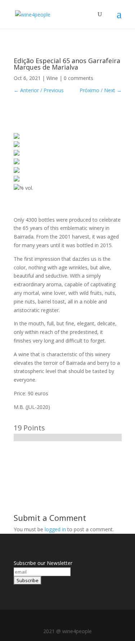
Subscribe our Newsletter (43, 563)
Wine (52, 78)
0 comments (78, 78)
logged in (55, 529)
